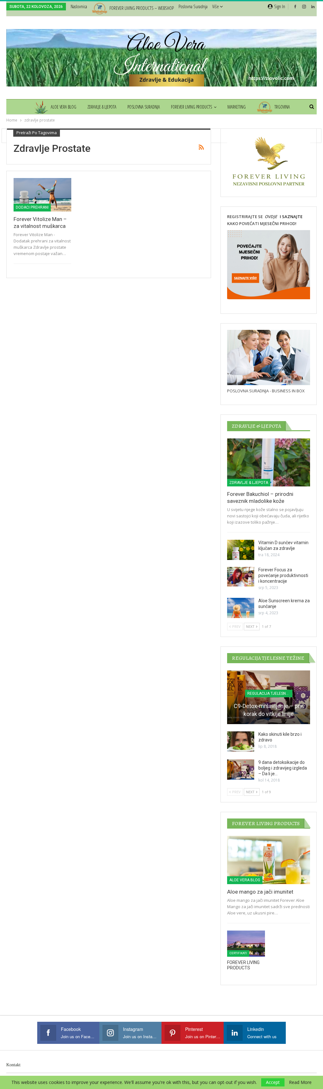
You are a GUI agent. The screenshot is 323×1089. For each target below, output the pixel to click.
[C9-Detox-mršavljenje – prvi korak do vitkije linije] (268, 697)
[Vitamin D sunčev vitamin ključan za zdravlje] (240, 550)
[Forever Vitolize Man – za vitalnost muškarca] (42, 194)
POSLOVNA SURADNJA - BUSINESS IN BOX (266, 391)
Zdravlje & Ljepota (101, 107)
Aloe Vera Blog (63, 107)
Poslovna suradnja (193, 6)
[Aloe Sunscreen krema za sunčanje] (240, 608)
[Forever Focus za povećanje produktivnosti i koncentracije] (240, 577)
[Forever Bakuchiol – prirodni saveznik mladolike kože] (268, 462)
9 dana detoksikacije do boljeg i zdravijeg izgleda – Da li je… (282, 768)
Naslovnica (79, 6)
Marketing (236, 107)
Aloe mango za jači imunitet (260, 892)
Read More (300, 1082)
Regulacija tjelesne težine (269, 693)
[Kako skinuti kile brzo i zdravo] (240, 741)
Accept (273, 1082)
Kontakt (13, 1064)
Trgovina (282, 107)
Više (216, 6)
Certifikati (238, 953)
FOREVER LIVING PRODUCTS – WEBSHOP (141, 8)
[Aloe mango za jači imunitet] (268, 860)
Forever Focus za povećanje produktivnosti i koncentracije (283, 575)
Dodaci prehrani (32, 207)
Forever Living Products (191, 107)
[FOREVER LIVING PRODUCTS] (246, 944)
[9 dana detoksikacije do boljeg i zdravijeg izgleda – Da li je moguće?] (240, 769)
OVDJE (270, 216)
